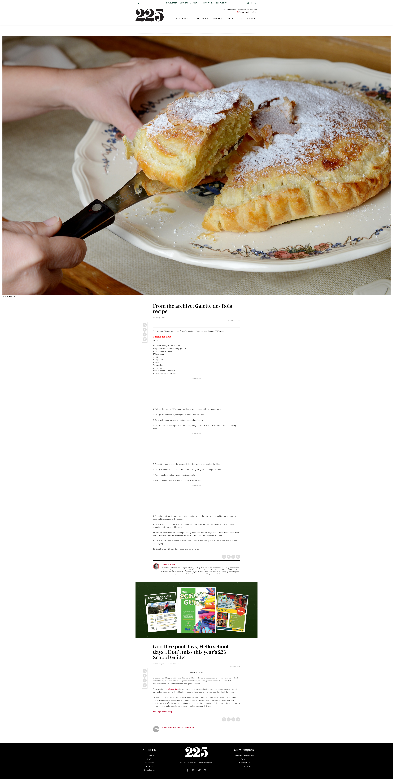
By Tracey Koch (168, 564)
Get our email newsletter (247, 12)
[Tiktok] (255, 3)
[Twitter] (252, 3)
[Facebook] (244, 3)
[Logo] (151, 15)
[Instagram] (248, 3)
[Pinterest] (145, 334)
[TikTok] (199, 770)
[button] (148, 3)
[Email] (145, 339)
